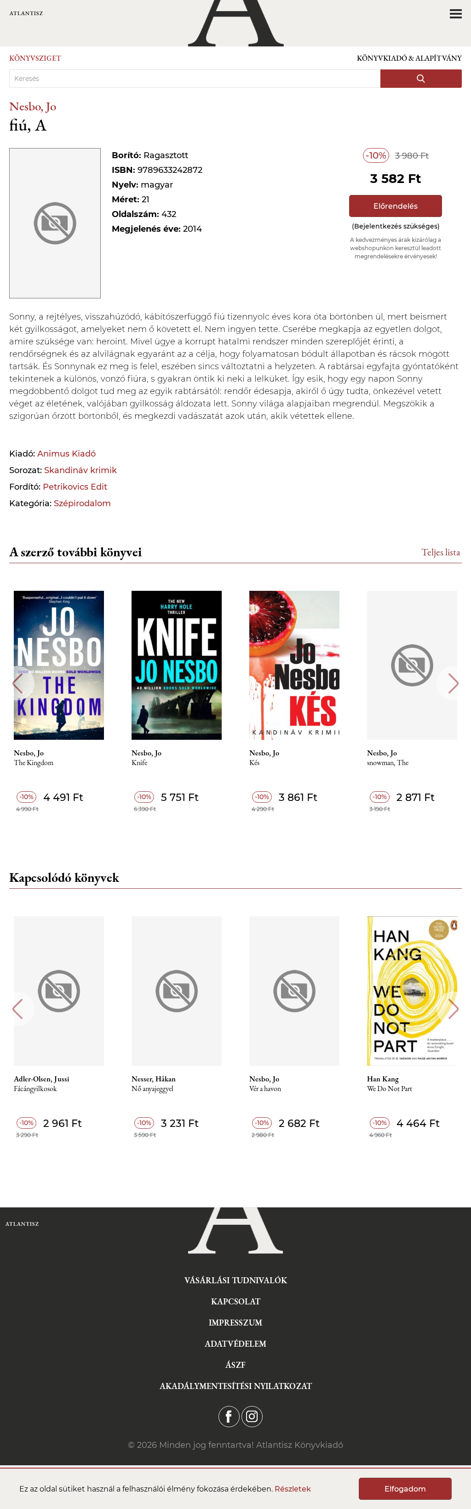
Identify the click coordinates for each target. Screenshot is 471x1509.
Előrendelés (395, 206)
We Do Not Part (389, 1089)
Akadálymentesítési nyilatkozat (236, 1386)
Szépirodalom (82, 503)
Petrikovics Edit (75, 487)
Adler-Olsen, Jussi (41, 1079)
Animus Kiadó (66, 454)
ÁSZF (235, 1365)
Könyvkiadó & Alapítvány (409, 58)
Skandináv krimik (80, 470)
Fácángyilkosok (35, 1089)
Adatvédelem (235, 1343)
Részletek (293, 1489)
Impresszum (235, 1322)
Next (454, 683)
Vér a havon (265, 1089)
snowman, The (387, 763)
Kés (254, 763)
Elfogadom (405, 1489)
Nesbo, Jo (32, 106)
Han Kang (383, 1079)
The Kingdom (33, 763)
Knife (139, 763)
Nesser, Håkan (154, 1079)
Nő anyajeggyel (152, 1089)
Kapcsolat (235, 1301)
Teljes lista (440, 552)
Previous (17, 683)
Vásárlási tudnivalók (235, 1280)
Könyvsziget (35, 58)
